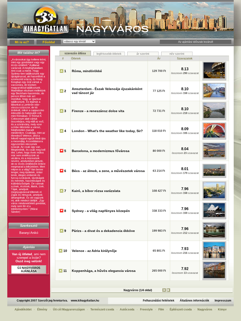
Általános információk (194, 300)
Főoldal (49, 42)
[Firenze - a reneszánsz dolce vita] (214, 118)
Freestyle (146, 309)
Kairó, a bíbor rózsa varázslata (96, 191)
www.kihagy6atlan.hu (85, 300)
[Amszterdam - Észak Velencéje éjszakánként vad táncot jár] (214, 97)
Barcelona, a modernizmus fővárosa (100, 151)
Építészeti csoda (181, 309)
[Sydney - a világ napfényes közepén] (214, 217)
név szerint (176, 53)
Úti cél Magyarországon (69, 309)
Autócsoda (127, 309)
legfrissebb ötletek (108, 53)
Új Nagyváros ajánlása (28, 269)
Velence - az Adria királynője (94, 251)
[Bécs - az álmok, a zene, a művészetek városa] (214, 175)
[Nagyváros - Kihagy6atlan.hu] (120, 37)
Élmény (42, 309)
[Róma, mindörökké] (214, 78)
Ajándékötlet (23, 309)
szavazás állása (75, 53)
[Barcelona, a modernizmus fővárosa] (214, 157)
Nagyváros (204, 309)
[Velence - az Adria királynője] (214, 258)
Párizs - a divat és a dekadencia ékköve (103, 231)
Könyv (222, 309)
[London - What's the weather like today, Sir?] (214, 137)
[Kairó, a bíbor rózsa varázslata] (214, 198)
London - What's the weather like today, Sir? (107, 131)
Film (161, 309)
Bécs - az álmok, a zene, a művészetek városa (108, 171)
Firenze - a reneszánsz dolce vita (98, 111)
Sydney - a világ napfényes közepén (101, 211)
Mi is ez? (22, 42)
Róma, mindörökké (87, 71)
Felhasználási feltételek (158, 300)
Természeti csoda (102, 309)
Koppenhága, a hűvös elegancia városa (104, 271)
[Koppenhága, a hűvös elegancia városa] (214, 278)
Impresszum (223, 300)
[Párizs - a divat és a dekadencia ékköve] (214, 237)
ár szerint (143, 53)
